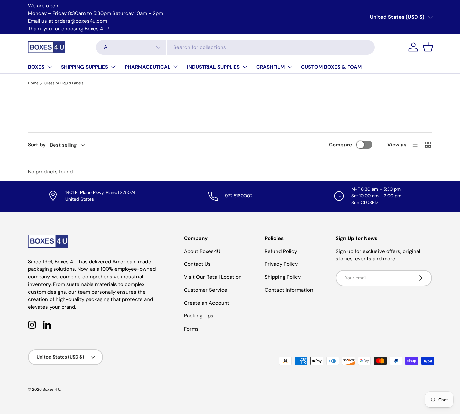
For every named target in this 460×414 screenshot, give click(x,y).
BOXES (36, 67)
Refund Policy (281, 251)
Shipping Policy (283, 277)
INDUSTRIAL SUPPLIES (213, 67)
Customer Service (205, 290)
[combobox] (235, 47)
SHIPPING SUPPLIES (84, 67)
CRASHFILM (270, 67)
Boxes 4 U (51, 389)
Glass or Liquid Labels (64, 83)
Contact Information (289, 290)
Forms (191, 329)
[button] (428, 47)
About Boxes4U (202, 251)
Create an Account (206, 303)
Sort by (37, 144)
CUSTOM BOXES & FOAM (331, 67)
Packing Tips (198, 315)
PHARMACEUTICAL (147, 67)
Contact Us (197, 264)
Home (33, 83)
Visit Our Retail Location (213, 277)
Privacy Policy (281, 264)
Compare (340, 144)
